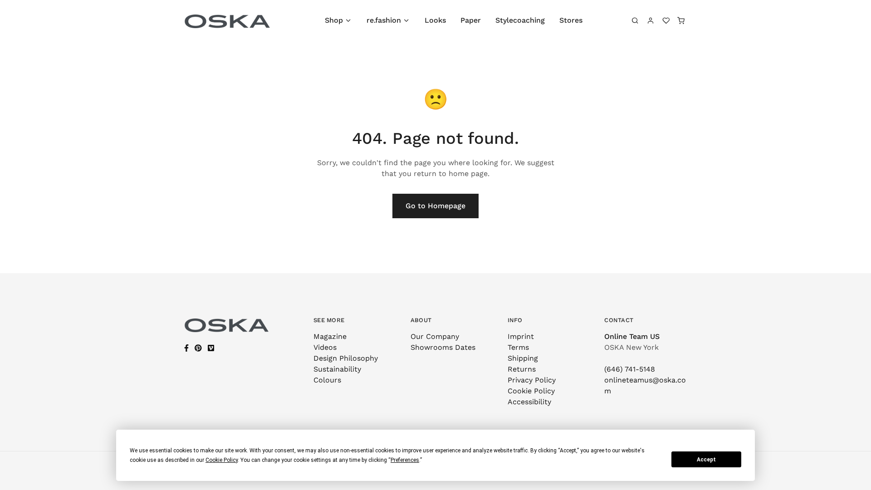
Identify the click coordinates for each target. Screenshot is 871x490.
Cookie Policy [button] (222, 460)
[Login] (650, 20)
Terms (518, 347)
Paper (470, 20)
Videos (325, 347)
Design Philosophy (345, 358)
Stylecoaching (520, 20)
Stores (570, 20)
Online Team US (632, 336)
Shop (334, 20)
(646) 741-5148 (629, 369)
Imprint (521, 336)
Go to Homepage (435, 205)
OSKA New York (631, 347)
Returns (522, 369)
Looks (435, 20)
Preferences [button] (405, 460)
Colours (327, 380)
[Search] (635, 20)
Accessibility (529, 401)
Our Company (435, 336)
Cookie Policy (531, 391)
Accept (706, 459)
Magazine (330, 336)
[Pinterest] (198, 348)
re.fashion (384, 20)
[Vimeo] (211, 348)
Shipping (523, 358)
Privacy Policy (532, 380)
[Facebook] (186, 348)
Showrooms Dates (443, 347)
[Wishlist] (666, 20)
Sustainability (337, 369)
